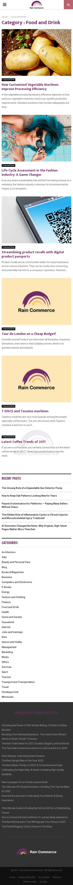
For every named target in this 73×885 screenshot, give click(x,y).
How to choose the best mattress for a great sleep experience (35, 817)
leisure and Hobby (12, 642)
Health (5, 612)
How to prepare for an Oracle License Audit (25, 782)
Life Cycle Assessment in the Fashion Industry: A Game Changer (30, 173)
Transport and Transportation (18, 682)
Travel (5, 687)
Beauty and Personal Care (16, 562)
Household (8, 622)
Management (9, 647)
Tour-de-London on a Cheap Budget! (29, 334)
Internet (6, 627)
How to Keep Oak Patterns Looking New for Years (29, 495)
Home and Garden (12, 617)
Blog (4, 567)
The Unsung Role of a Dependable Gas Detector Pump (32, 488)
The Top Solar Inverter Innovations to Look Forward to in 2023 (34, 748)
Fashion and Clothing (13, 597)
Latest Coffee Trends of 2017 (24, 442)
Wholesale (7, 697)
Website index (29, 882)
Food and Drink (8, 80)
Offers (5, 662)
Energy (6, 592)
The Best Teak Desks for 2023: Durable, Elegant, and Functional (35, 743)
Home (12, 877)
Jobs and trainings (12, 632)
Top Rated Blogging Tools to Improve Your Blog (27, 826)
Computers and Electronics (17, 582)
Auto (4, 557)
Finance (6, 602)
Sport (5, 672)
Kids (4, 637)
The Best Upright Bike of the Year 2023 (22, 760)
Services (7, 667)
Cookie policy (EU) (26, 877)
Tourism (6, 677)
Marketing (7, 652)
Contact (43, 882)
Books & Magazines (13, 572)
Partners (57, 877)
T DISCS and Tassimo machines (25, 411)
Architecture (8, 552)
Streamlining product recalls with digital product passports (33, 254)
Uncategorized (10, 692)
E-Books (6, 587)
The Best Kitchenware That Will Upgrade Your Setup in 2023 (34, 821)
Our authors (44, 877)
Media (5, 657)
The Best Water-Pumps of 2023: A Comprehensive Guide (32, 765)
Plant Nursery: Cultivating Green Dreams (23, 756)
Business (7, 577)
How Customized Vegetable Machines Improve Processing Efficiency (30, 87)
